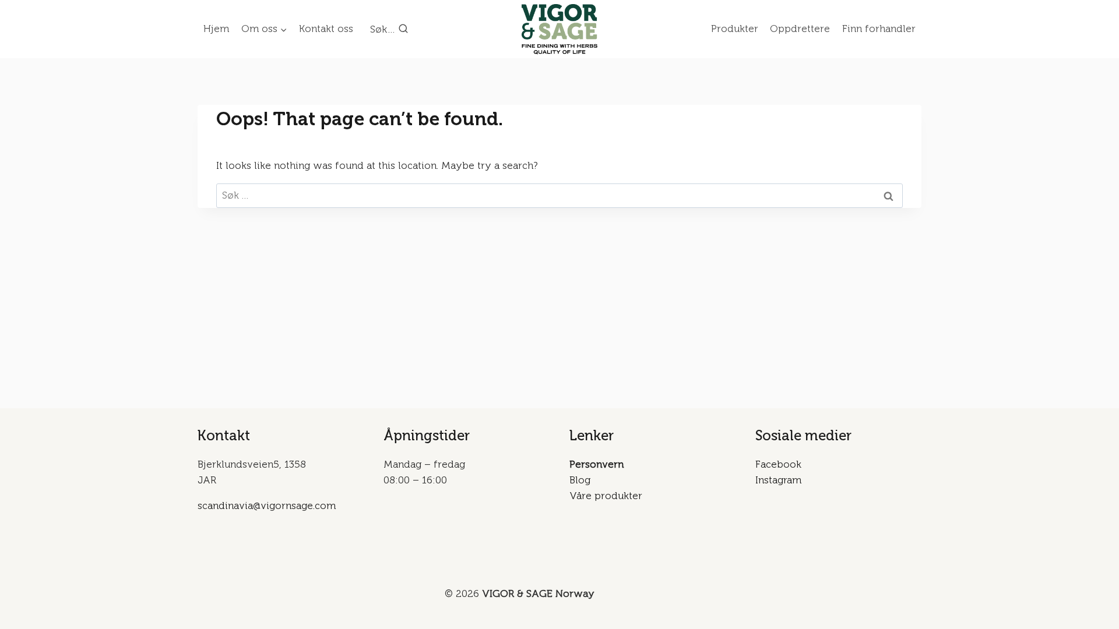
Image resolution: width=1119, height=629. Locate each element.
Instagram (778, 480)
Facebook (778, 464)
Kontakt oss (326, 28)
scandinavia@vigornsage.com (267, 505)
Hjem (216, 28)
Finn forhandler (879, 28)
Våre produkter (605, 495)
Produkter (734, 28)
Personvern (596, 464)
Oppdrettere (800, 28)
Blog (579, 480)
